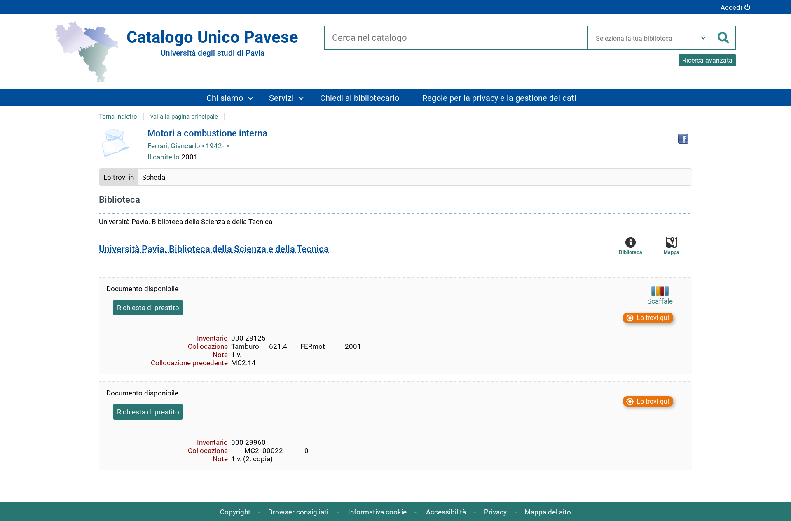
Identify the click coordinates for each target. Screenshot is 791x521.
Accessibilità (446, 512)
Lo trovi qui (653, 318)
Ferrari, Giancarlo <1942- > (188, 146)
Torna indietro (118, 116)
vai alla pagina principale (184, 116)
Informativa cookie (377, 512)
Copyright (235, 512)
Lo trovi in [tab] (118, 177)
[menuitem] (229, 97)
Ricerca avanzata (707, 60)
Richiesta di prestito (148, 308)
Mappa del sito (547, 512)
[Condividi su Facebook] (683, 139)
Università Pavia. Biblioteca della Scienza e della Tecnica (214, 249)
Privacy (495, 512)
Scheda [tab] (153, 177)
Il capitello (164, 157)
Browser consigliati (298, 512)
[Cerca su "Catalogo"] (456, 38)
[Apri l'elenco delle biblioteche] (703, 38)
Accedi (731, 7)
